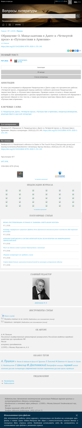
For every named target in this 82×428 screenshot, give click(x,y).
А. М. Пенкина (5, 43)
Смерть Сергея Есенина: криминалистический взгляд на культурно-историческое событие (32, 262)
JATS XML (4, 161)
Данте (17, 111)
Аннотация (41, 67)
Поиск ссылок (9, 316)
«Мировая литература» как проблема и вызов (18, 255)
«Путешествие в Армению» (47, 111)
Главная (3, 31)
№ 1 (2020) (11, 31)
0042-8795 (61, 1)
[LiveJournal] (73, 51)
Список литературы (41, 77)
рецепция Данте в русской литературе (16, 114)
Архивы (18, 25)
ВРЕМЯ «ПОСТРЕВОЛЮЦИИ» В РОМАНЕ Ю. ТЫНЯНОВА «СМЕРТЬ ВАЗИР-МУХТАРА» (31, 222)
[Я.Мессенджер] (68, 51)
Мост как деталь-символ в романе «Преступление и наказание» (24, 248)
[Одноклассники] (71, 51)
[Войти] (70, 2)
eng (75, 2)
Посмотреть (9, 381)
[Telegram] (75, 51)
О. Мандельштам (7, 111)
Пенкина (20, 31)
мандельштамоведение (68, 111)
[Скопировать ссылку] (80, 51)
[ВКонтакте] (78, 51)
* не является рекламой (41, 179)
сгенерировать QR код (21, 61)
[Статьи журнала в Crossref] (20, 174)
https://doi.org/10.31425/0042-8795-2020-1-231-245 (21, 46)
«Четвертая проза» (28, 111)
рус (79, 2)
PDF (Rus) (4, 61)
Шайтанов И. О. (41, 303)
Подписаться (9, 383)
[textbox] (41, 16)
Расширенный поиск (10, 21)
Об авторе (41, 72)
